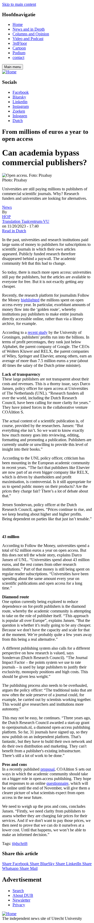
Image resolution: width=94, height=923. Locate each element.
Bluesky (19, 97)
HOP (6, 216)
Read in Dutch (14, 231)
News (7, 207)
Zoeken (19, 111)
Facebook (21, 92)
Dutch (18, 120)
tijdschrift (19, 843)
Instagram (21, 106)
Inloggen (20, 116)
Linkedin (20, 102)
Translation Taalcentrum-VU (25, 221)
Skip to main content (19, 4)
